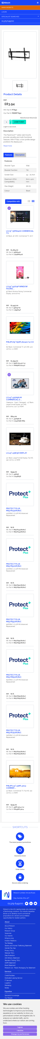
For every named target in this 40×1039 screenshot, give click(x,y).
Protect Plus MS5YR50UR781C (13, 565)
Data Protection (10, 955)
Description (20, 155)
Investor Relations (10, 941)
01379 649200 (8, 21)
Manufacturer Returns (27, 118)
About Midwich (10, 926)
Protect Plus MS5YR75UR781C (13, 731)
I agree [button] (20, 1027)
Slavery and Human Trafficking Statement (18, 945)
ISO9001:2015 (9, 938)
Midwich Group (10, 931)
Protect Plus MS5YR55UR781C (13, 620)
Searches (10, 17)
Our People (8, 998)
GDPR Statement (10, 963)
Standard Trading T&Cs (12, 960)
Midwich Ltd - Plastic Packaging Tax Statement (20, 968)
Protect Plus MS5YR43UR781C (13, 509)
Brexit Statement (10, 965)
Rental (7, 988)
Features (8, 155)
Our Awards (9, 936)
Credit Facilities (10, 975)
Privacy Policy (9, 950)
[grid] (33, 201)
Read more (7, 146)
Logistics (8, 983)
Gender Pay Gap (10, 948)
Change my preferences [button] (20, 1034)
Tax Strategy (9, 943)
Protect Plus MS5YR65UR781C (13, 676)
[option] (20, 85)
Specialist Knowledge (12, 995)
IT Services (8, 980)
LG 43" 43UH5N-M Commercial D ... (14, 398)
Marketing (8, 985)
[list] (29, 201)
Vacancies (8, 933)
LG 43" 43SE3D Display (16, 453)
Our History (8, 928)
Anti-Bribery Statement (12, 958)
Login (4, 12)
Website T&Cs (9, 953)
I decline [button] (20, 1030)
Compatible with (13, 201)
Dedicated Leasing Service (13, 978)
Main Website (7, 7)
